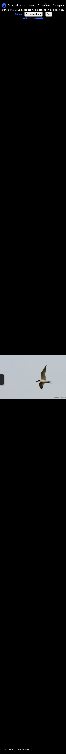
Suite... (18, 14)
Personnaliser (33, 14)
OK (48, 14)
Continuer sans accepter (33, 18)
